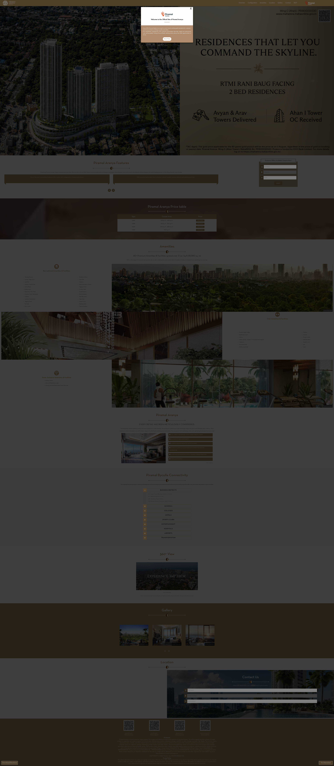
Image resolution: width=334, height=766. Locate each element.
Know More (167, 38)
